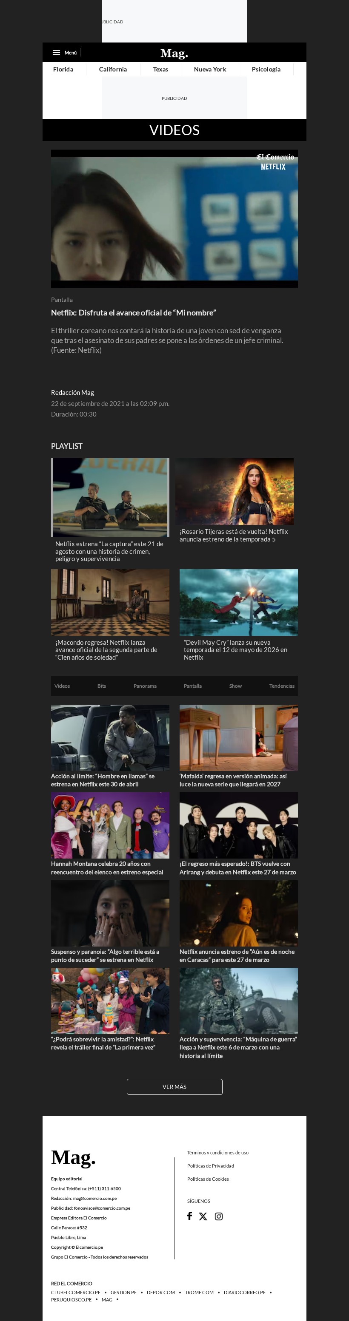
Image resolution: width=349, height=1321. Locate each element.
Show (235, 686)
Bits (101, 686)
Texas (160, 69)
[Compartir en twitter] (203, 1219)
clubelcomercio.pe (75, 1292)
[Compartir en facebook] (189, 1218)
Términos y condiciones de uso (218, 1152)
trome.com (199, 1292)
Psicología (266, 69)
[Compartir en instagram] (218, 1219)
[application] (174, 219)
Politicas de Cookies (208, 1179)
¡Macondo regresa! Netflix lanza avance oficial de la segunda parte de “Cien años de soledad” (106, 649)
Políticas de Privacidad (210, 1165)
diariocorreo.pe (245, 1292)
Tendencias (282, 686)
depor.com (161, 1292)
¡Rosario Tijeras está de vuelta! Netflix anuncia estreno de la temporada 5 (234, 535)
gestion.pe (124, 1292)
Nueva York (210, 69)
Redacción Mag (72, 392)
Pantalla (62, 300)
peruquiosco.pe (71, 1299)
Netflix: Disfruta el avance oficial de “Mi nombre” (133, 312)
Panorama (145, 686)
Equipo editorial (67, 1178)
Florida (63, 69)
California (113, 69)
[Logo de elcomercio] (174, 54)
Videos (174, 130)
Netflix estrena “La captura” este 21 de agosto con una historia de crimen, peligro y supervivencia (109, 551)
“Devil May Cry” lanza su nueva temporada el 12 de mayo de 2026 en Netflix (235, 649)
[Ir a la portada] (73, 1160)
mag (107, 1299)
